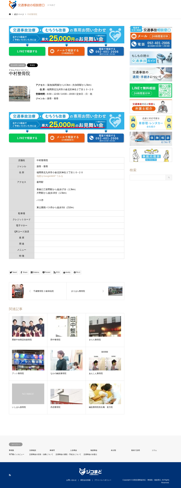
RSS (10, 475)
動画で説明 (135, 450)
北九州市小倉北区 (17, 65)
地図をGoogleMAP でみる (50, 176)
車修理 (52, 450)
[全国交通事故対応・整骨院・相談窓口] (90, 473)
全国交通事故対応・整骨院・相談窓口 (146, 480)
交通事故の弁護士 (90, 454)
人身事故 (73, 450)
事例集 (11, 450)
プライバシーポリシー (102, 480)
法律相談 (32, 450)
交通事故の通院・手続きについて (68, 454)
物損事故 (93, 450)
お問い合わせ (71, 480)
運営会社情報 (85, 480)
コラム (154, 450)
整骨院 (32, 65)
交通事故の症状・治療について (41, 454)
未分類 (113, 450)
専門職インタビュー (16, 454)
